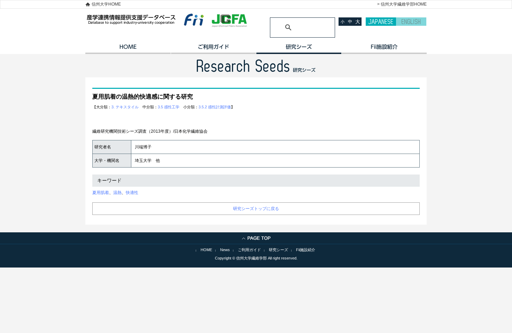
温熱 (117, 192)
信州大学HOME (106, 4)
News (225, 250)
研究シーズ (298, 49)
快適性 (132, 192)
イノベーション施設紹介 (384, 49)
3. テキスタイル (125, 107)
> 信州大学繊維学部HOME (402, 4)
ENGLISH (411, 21)
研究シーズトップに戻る (256, 208)
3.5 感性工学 (168, 107)
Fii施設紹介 (305, 250)
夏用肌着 (100, 192)
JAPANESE (381, 21)
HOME (128, 49)
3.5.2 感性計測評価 (215, 107)
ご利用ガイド (213, 49)
